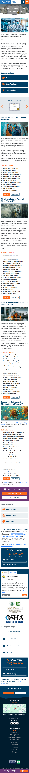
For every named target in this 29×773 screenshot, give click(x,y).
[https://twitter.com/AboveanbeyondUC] (17, 723)
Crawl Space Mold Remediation (18, 534)
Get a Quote (15, 194)
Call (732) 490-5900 (14, 493)
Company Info (14, 744)
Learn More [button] (6, 194)
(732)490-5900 (14, 721)
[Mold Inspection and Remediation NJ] (5, 2)
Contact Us (14, 752)
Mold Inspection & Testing (13, 631)
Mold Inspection (15, 732)
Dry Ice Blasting (11, 652)
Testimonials (11, 90)
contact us (6, 482)
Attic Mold (18, 536)
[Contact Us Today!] (14, 708)
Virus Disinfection (14, 739)
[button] (2, 106)
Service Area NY (14, 742)
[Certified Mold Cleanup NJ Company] (14, 762)
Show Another (6, 595)
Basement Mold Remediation (8, 536)
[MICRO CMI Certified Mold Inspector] (14, 110)
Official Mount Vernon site (15, 544)
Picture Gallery (14, 749)
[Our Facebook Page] (11, 723)
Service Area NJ (14, 741)
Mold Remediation (11, 638)
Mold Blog (14, 751)
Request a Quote (20, 693)
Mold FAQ (10, 522)
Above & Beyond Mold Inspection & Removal (12, 768)
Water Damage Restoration (13, 645)
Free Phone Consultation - (10, 770)
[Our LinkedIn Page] (14, 723)
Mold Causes (11, 509)
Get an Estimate (14, 497)
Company (9, 78)
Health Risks (11, 515)
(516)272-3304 (23, 482)
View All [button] (24, 595)
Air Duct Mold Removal (17, 533)
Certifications (11, 84)
